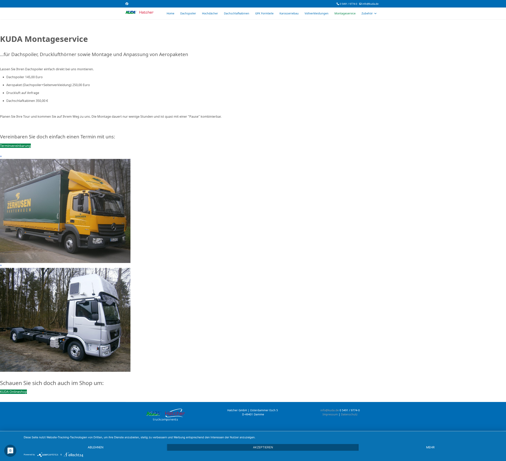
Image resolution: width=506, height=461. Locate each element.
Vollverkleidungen (317, 13)
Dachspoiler (188, 13)
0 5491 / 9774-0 (348, 4)
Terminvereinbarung (15, 146)
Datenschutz (349, 414)
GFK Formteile (264, 13)
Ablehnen (95, 447)
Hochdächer (210, 13)
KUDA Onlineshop (13, 392)
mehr (430, 447)
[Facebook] (127, 4)
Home (170, 13)
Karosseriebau (289, 13)
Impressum (331, 414)
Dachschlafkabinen (236, 13)
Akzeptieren (263, 447)
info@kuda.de (370, 4)
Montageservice (345, 13)
